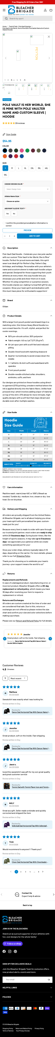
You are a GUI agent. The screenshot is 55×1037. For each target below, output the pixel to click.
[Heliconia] (21, 150)
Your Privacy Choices (23, 1031)
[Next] (49, 58)
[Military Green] (38, 150)
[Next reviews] (50, 638)
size (5, 163)
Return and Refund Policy (27, 620)
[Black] (5, 150)
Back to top (27, 905)
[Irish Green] (27, 150)
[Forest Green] (16, 150)
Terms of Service (8, 1031)
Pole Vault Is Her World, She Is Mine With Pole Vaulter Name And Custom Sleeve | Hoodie (26, 28)
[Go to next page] (43, 872)
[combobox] (27, 18)
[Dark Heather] (10, 150)
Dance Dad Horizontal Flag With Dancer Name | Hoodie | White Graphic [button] (30, 712)
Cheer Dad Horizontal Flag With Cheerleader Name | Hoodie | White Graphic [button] (29, 862)
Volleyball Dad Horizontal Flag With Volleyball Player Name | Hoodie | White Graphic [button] (29, 826)
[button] (51, 10)
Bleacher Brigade (13, 1024)
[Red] (16, 156)
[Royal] (21, 156)
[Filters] (5, 678)
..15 (24, 80)
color (6, 146)
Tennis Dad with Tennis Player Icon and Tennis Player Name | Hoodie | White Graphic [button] (30, 787)
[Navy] (44, 150)
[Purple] (10, 156)
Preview (27, 230)
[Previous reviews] (4, 638)
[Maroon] (33, 150)
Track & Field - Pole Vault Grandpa (20, 26)
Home (5, 26)
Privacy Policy (39, 1028)
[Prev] (6, 58)
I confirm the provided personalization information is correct (27, 224)
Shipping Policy (23, 556)
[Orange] (5, 156)
